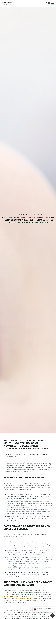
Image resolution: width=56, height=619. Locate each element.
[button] (52, 3)
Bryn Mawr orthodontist (28, 598)
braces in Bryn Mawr (11, 596)
